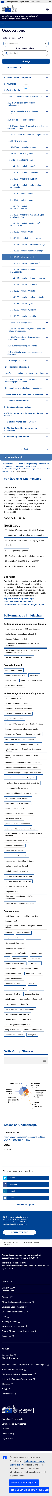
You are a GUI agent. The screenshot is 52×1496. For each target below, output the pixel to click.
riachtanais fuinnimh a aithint (16, 840)
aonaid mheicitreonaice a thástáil (18, 714)
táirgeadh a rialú (11, 891)
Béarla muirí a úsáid (13, 698)
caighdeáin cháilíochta (13, 938)
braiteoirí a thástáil (33, 734)
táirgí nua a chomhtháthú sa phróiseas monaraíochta (20, 897)
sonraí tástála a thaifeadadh (16, 856)
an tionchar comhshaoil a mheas (17, 703)
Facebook (13, 1184)
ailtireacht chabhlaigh (13, 670)
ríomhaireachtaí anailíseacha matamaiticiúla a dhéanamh (23, 645)
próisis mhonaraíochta (13, 979)
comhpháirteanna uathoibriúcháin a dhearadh (22, 762)
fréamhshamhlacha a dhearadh (17, 788)
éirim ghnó (32, 1035)
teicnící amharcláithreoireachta (17, 1014)
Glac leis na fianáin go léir (23, 1482)
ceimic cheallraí (33, 938)
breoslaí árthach (23, 933)
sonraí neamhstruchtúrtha (15, 989)
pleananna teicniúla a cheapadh (17, 824)
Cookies (5, 1428)
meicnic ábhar (10, 968)
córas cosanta (36, 953)
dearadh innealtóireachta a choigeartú (20, 778)
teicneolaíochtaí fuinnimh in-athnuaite (19, 1009)
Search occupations (25, 48)
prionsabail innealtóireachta (31, 680)
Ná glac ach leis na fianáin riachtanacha (30, 1490)
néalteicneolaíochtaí (13, 973)
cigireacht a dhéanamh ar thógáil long (19, 739)
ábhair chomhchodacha (33, 1030)
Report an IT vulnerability (13, 1419)
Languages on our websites (14, 1424)
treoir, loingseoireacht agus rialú (17, 1025)
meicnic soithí (10, 680)
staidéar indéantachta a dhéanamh (18, 657)
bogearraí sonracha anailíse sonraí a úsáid (21, 729)
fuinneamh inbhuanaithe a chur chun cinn (21, 793)
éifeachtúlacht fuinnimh (14, 1035)
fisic (6, 958)
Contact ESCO (8, 1288)
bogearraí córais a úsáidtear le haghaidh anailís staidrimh (23, 927)
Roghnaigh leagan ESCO (12, 38)
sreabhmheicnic (36, 989)
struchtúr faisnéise (32, 994)
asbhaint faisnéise (31, 916)
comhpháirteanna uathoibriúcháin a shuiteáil (22, 768)
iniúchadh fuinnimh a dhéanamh (17, 798)
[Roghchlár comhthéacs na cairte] (44, 1060)
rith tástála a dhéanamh (14, 846)
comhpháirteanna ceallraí (15, 948)
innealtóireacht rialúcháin (15, 963)
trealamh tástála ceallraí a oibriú (17, 886)
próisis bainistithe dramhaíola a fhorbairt (20, 829)
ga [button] (47, 9)
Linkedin (13, 1191)
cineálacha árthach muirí (14, 943)
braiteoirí (8, 933)
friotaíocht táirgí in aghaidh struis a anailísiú (22, 783)
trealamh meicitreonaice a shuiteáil (18, 876)
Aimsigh (26, 61)
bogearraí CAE (11, 921)
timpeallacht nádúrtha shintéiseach (18, 1019)
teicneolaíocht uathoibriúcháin (16, 1004)
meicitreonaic (35, 963)
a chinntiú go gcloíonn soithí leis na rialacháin (22, 629)
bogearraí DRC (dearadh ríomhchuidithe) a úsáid (24, 724)
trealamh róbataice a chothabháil (18, 881)
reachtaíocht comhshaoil (14, 984)
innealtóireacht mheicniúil (15, 675)
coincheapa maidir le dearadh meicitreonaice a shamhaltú (23, 750)
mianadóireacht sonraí (29, 968)
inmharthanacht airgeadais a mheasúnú (20, 634)
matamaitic (34, 675)
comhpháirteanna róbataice (15, 953)
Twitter (12, 1178)
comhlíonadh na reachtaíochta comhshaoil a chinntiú (22, 756)
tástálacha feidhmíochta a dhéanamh (19, 903)
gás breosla (35, 958)
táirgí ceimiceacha (12, 1030)
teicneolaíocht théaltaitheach (31, 999)
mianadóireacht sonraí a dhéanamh (19, 814)
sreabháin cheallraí (12, 994)
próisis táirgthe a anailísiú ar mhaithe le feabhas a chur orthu (24, 834)
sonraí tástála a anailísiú (14, 851)
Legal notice (7, 1438)
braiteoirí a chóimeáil (13, 734)
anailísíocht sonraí (12, 916)
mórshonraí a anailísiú (13, 819)
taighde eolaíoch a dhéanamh (16, 866)
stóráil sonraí (10, 999)
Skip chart (26, 1061)
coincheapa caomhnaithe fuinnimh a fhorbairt (22, 744)
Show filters (11, 67)
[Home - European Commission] (9, 8)
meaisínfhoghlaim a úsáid (15, 808)
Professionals (7, 464)
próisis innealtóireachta (14, 685)
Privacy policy (8, 1433)
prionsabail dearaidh (33, 973)
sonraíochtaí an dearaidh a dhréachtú (19, 861)
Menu (2, 24)
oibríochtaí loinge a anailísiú (16, 639)
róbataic (32, 984)
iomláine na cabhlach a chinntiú (17, 803)
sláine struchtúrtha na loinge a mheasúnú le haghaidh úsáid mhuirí (22, 651)
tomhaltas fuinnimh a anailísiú (16, 871)
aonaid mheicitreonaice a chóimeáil (18, 709)
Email (12, 1198)
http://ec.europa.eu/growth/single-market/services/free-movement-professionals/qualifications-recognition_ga (24, 602)
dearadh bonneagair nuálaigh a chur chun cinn (23, 773)
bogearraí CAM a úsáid (14, 719)
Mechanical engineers (30, 469)
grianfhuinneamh (19, 958)
